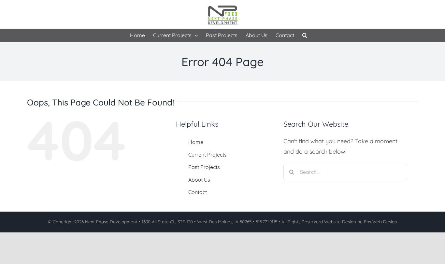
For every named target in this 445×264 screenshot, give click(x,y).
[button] (304, 35)
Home (195, 142)
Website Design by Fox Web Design (360, 221)
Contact (197, 192)
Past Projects (204, 167)
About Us (199, 179)
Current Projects (207, 154)
